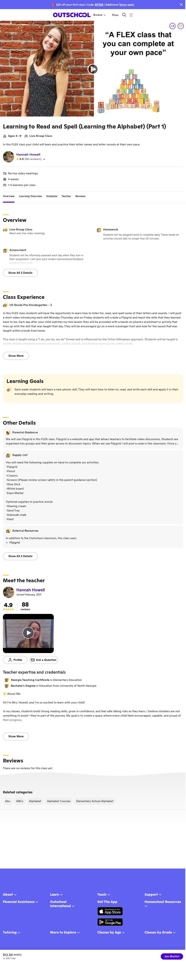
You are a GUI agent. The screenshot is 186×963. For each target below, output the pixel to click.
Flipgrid (14, 542)
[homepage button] (71, 15)
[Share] (172, 26)
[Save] (181, 26)
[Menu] (131, 15)
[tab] (9, 196)
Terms (123, 4)
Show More (16, 356)
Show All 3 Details (20, 273)
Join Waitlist (171, 956)
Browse (97, 15)
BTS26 (99, 4)
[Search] (124, 15)
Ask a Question (46, 660)
